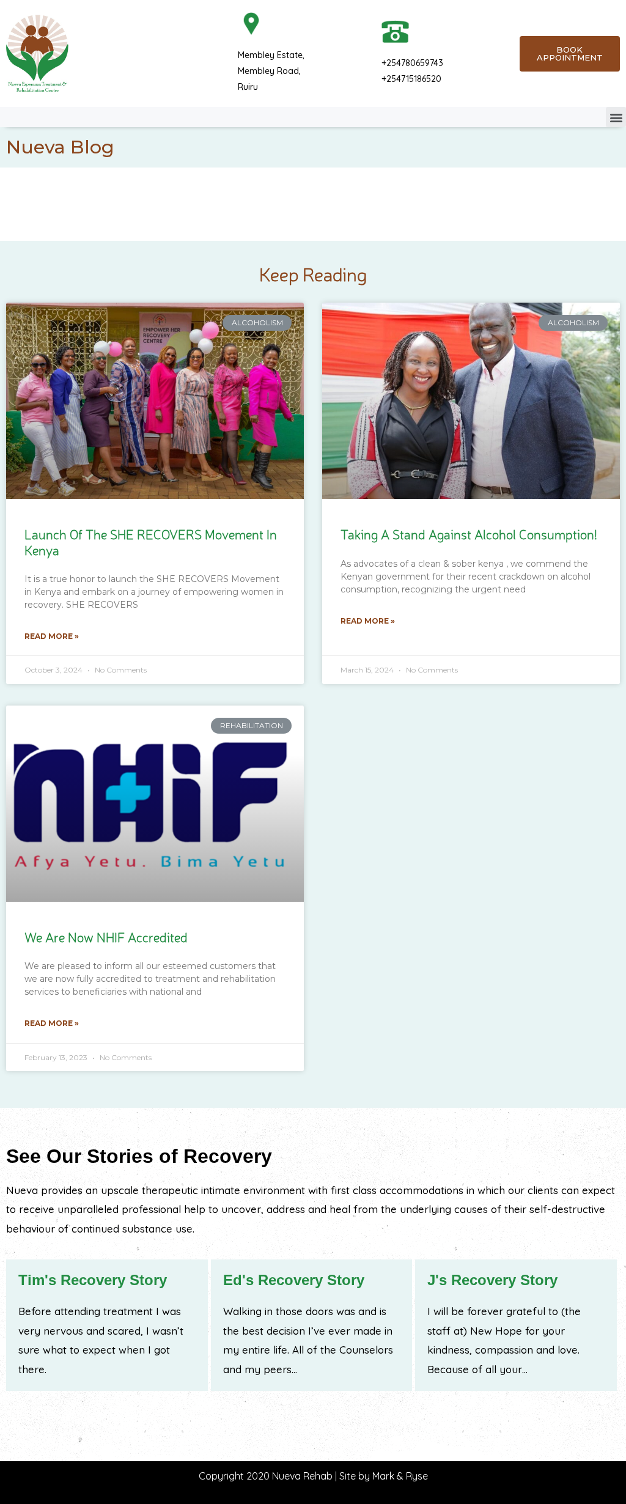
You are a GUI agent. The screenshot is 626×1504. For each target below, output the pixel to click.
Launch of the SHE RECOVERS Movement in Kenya (150, 541)
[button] (616, 117)
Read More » (51, 636)
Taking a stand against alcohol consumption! (469, 533)
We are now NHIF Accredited (106, 936)
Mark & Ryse (400, 1476)
